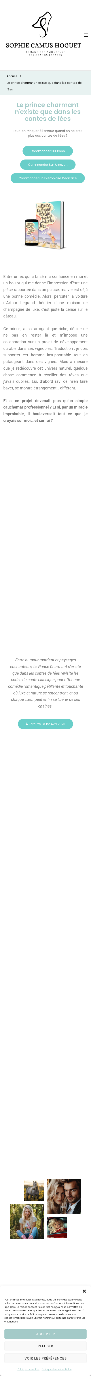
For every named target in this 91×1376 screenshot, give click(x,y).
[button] (84, 1291)
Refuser (45, 1346)
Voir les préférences (46, 1358)
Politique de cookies (28, 1369)
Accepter (45, 1334)
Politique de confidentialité (57, 1369)
